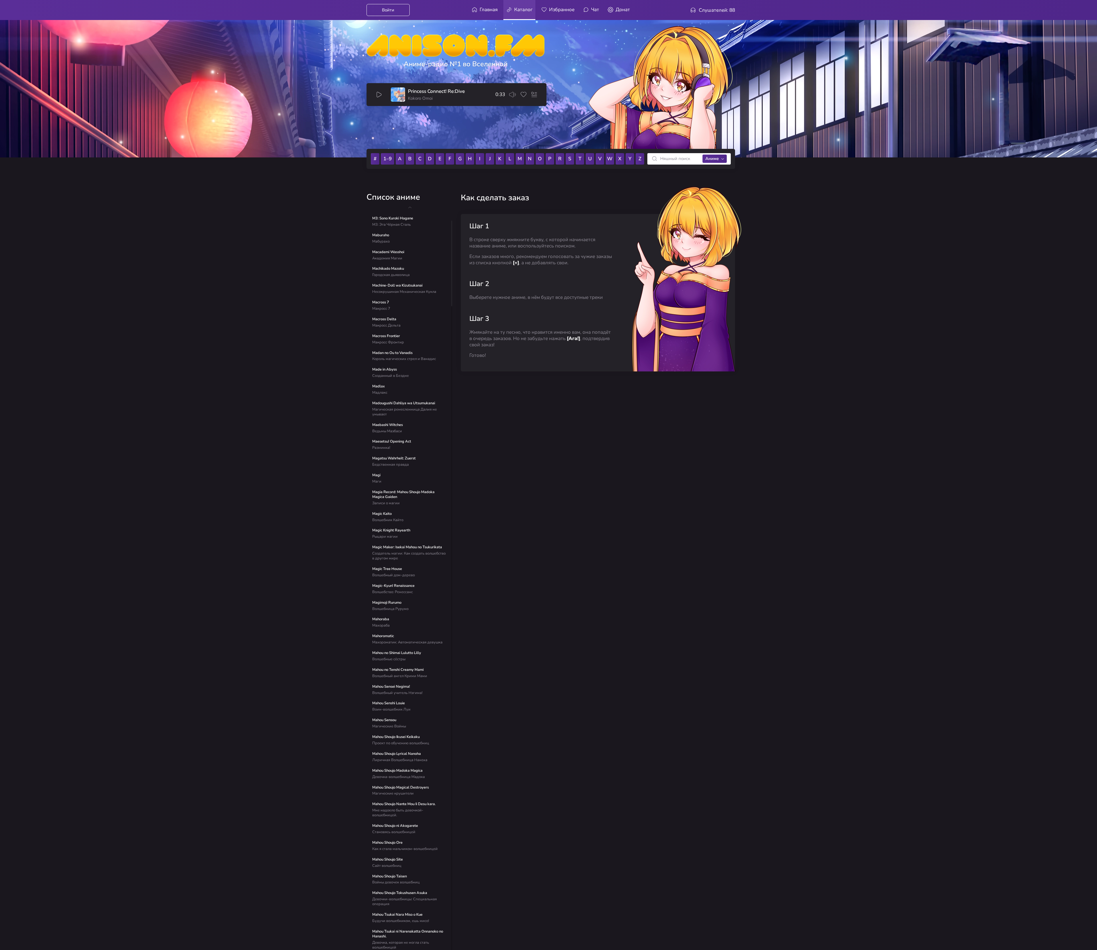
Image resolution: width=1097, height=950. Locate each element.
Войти (388, 10)
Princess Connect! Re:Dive (436, 91)
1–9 (387, 158)
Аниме (712, 158)
